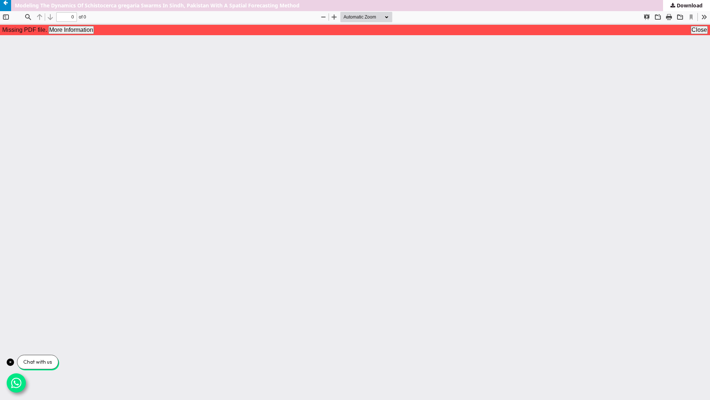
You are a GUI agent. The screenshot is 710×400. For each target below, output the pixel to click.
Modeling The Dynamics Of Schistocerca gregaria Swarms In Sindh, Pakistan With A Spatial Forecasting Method (157, 5)
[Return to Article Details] (5, 5)
